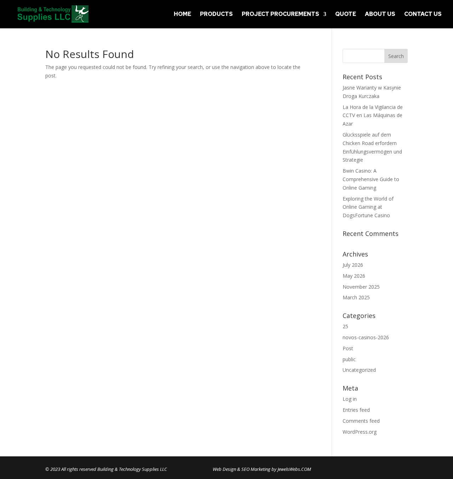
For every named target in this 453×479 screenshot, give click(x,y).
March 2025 (356, 297)
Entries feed (356, 409)
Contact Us (423, 15)
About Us (380, 15)
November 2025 (361, 286)
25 (345, 326)
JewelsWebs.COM (294, 469)
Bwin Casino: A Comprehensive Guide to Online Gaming (371, 179)
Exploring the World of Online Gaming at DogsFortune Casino (368, 207)
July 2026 (353, 264)
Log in (350, 399)
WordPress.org (360, 431)
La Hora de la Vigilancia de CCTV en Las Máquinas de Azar (373, 115)
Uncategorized (359, 370)
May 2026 (354, 275)
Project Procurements (280, 15)
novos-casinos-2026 (366, 337)
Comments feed (361, 420)
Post (348, 348)
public (349, 359)
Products (216, 15)
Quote (345, 15)
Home (182, 15)
